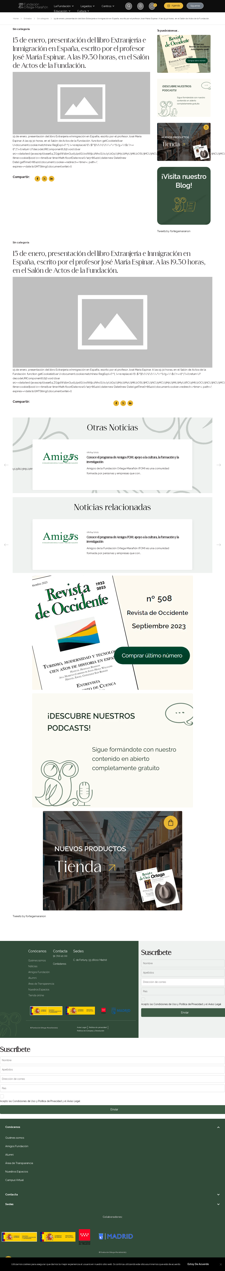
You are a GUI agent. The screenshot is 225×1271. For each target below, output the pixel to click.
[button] (112, 1127)
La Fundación (62, 6)
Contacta (11, 1194)
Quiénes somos (37, 960)
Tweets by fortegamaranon (173, 231)
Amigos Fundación (38, 972)
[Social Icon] (37, 179)
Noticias (32, 966)
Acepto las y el (181, 1004)
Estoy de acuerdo (198, 1264)
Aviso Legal (214, 1004)
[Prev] (6, 465)
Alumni (32, 978)
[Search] (129, 6)
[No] (220, 1264)
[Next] (219, 465)
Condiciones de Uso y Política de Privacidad (178, 1004)
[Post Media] (81, 103)
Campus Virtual (14, 1180)
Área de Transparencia (38, 983)
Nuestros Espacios (38, 989)
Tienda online (36, 995)
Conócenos (37, 951)
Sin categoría (43, 18)
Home (16, 18)
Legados (86, 6)
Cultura (81, 11)
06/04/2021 (93, 452)
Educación (60, 11)
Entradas (28, 18)
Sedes (9, 1204)
